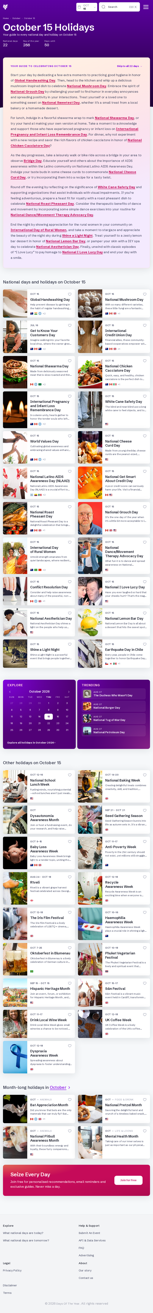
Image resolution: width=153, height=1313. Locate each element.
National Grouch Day (27, 91)
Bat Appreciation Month (49, 1105)
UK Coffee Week (118, 1020)
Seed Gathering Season (124, 816)
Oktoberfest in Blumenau (50, 953)
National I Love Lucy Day (82, 252)
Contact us (86, 1278)
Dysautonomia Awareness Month (44, 818)
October (16, 18)
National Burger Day (106, 707)
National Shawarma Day (114, 118)
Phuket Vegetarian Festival (120, 955)
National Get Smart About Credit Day (120, 479)
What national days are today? (23, 1233)
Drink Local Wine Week (48, 1020)
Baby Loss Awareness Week (44, 849)
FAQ (81, 1248)
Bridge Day (33, 161)
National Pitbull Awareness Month (44, 1138)
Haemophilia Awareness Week (119, 920)
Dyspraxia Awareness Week (44, 1053)
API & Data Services (92, 1240)
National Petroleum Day (109, 732)
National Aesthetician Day (57, 247)
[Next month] (68, 691)
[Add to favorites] (70, 294)
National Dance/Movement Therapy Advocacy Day (52, 215)
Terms (7, 1293)
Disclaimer (10, 1285)
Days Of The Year (67, 1303)
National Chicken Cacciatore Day (118, 368)
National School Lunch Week (42, 782)
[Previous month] (9, 691)
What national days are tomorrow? (26, 1240)
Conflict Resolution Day (49, 587)
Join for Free (128, 1180)
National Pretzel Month (123, 1105)
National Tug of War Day (109, 720)
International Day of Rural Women (38, 230)
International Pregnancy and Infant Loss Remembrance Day (49, 405)
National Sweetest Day (61, 102)
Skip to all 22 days (128, 66)
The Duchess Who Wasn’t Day (112, 695)
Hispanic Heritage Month (50, 988)
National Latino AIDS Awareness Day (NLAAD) (50, 479)
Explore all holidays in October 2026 (30, 742)
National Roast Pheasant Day (50, 204)
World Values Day (44, 441)
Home (6, 18)
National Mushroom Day (86, 86)
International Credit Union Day (118, 333)
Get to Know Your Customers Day (44, 333)
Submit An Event (89, 1233)
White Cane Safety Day (116, 187)
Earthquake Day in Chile (124, 649)
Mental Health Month (121, 1136)
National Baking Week (122, 780)
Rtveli (35, 882)
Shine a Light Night (77, 235)
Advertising (86, 1255)
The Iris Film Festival (47, 918)
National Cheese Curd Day (118, 443)
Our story (85, 1270)
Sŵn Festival (115, 988)
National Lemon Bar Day (65, 241)
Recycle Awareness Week (119, 884)
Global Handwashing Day (35, 80)
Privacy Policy (12, 1270)
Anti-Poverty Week (120, 847)
